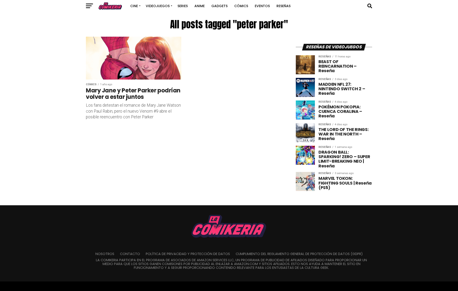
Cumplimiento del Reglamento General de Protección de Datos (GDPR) (299, 253)
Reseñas (283, 6)
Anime (199, 6)
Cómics (241, 6)
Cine (134, 6)
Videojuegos (158, 6)
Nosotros (104, 253)
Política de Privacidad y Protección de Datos (188, 253)
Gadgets (219, 6)
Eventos (262, 6)
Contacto (130, 253)
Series (182, 6)
